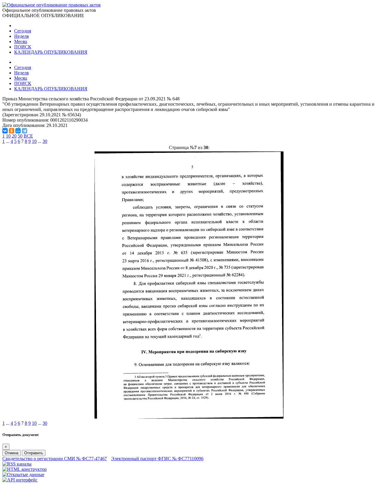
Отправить (33, 453)
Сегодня (22, 30)
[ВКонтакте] (5, 130)
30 (45, 141)
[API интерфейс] (20, 479)
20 (14, 135)
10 (8, 135)
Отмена (11, 453)
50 (20, 135)
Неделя (21, 36)
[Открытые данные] (23, 474)
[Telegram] (24, 130)
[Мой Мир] (18, 130)
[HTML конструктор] (24, 469)
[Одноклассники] (11, 130)
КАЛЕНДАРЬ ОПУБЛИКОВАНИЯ (50, 52)
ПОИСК (22, 46)
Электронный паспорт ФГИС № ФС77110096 (157, 458)
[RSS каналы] (17, 463)
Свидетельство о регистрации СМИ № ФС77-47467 (54, 458)
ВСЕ (28, 135)
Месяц (20, 41)
